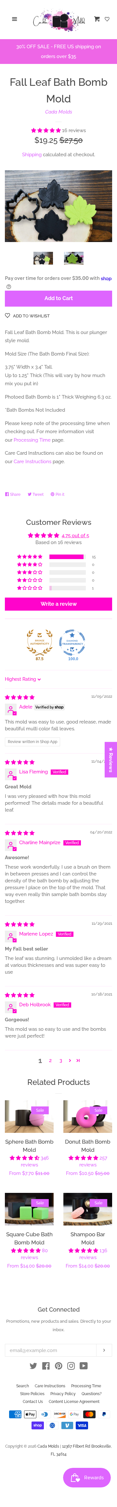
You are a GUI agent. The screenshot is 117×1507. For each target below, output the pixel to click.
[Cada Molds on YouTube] (84, 1367)
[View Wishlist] (108, 19)
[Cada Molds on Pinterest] (59, 1367)
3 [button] (60, 1060)
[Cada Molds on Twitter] (33, 1367)
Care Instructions (32, 461)
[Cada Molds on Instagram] (71, 1367)
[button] (46, 130)
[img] (19, 697)
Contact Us (33, 1401)
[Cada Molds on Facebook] (46, 1367)
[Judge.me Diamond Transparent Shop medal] (72, 643)
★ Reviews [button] (111, 759)
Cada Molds (58, 112)
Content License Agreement (74, 1401)
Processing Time (32, 440)
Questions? (92, 1394)
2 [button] (50, 1060)
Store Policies (32, 1394)
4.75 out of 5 (75, 536)
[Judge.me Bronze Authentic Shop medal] (40, 643)
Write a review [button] (59, 604)
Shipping (32, 155)
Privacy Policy (63, 1394)
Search (22, 1386)
